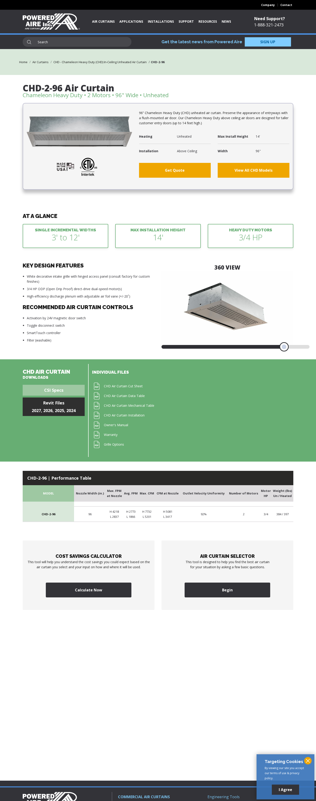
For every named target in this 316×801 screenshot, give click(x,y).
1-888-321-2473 (269, 24)
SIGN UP (267, 41)
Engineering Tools (224, 796)
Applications (131, 21)
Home (23, 62)
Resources (207, 21)
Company (268, 5)
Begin (227, 590)
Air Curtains (103, 21)
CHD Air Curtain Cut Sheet (123, 386)
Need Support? (269, 18)
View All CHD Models (254, 170)
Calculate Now (88, 590)
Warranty (111, 434)
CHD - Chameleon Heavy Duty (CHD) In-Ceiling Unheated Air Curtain (100, 62)
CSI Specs (53, 390)
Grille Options (114, 444)
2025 (59, 410)
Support (186, 21)
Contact (286, 5)
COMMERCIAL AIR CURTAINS (144, 796)
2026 (48, 410)
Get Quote (175, 170)
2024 (71, 410)
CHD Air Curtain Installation (124, 415)
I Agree (285, 789)
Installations (161, 21)
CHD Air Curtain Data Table (124, 396)
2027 (36, 410)
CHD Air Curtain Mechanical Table (129, 405)
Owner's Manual (116, 425)
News (226, 21)
